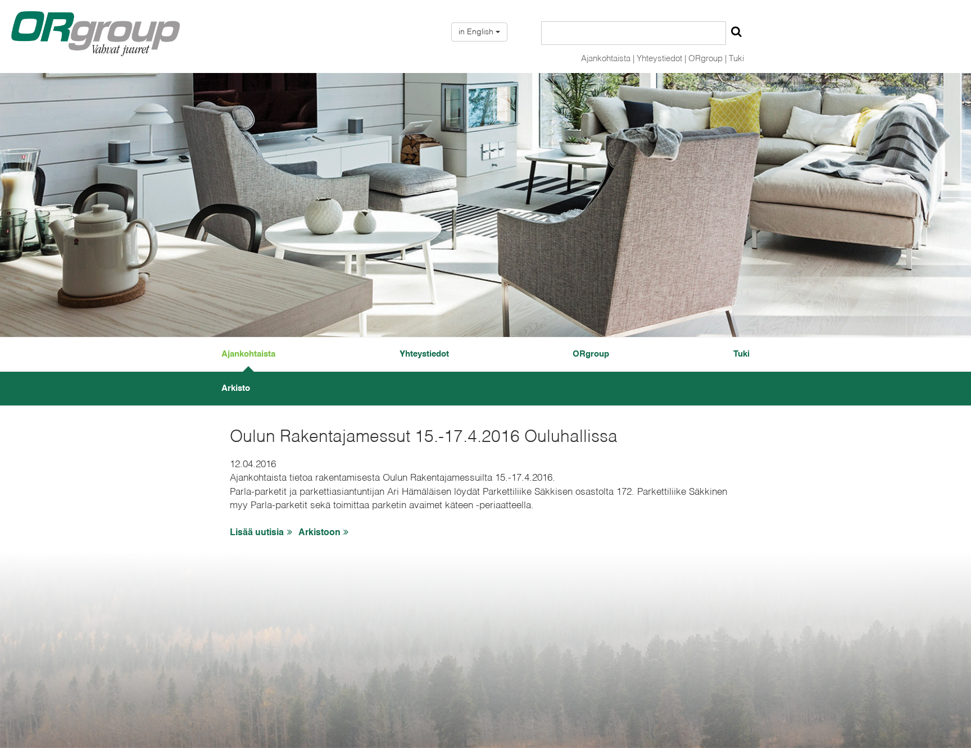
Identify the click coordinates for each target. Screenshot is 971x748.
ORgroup (591, 354)
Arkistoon (319, 532)
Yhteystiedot (424, 354)
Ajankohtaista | (607, 58)
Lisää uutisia (257, 532)
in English (477, 32)
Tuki (736, 58)
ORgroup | (707, 58)
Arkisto (235, 388)
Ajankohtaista (248, 354)
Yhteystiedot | (661, 58)
